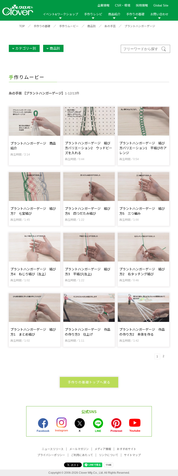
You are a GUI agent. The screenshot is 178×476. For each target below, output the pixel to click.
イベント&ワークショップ (60, 14)
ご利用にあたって (82, 455)
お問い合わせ (159, 14)
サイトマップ (132, 455)
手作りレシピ (93, 14)
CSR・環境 (122, 5)
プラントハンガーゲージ (139, 26)
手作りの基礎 (135, 14)
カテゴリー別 (25, 48)
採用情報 (142, 5)
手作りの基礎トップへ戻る (89, 382)
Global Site (160, 5)
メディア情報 (103, 449)
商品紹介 (114, 14)
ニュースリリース (53, 449)
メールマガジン (79, 449)
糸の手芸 (110, 26)
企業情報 (103, 5)
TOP (22, 26)
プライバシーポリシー (51, 455)
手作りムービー (69, 26)
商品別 (91, 26)
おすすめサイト (126, 449)
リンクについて (108, 455)
